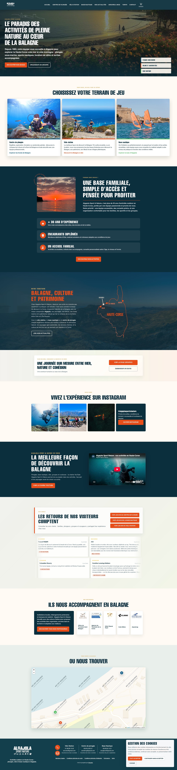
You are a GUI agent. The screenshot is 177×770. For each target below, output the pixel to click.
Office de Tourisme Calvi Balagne (82, 627)
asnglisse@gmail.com (107, 750)
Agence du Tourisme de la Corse (96, 627)
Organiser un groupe (39, 65)
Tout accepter (135, 758)
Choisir (132, 763)
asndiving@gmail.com (88, 750)
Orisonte (90, 762)
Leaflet (128, 727)
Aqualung (135, 627)
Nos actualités (100, 4)
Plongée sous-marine (149, 60)
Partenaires (107, 758)
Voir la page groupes (123, 362)
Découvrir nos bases (16, 65)
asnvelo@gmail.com (69, 750)
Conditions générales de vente (75, 758)
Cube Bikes (122, 627)
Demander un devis (123, 368)
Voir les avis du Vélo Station (124, 525)
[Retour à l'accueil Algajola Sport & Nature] (22, 752)
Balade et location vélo (150, 65)
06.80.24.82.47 (88, 748)
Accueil (47, 4)
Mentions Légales (60, 758)
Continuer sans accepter (153, 758)
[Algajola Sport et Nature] (10, 4)
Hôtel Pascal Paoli (109, 627)
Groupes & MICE (114, 4)
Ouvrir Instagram (130, 422)
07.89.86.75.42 (69, 748)
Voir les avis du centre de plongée (125, 515)
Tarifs (124, 4)
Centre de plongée (60, 4)
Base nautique (86, 4)
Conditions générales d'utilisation (93, 758)
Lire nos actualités (41, 333)
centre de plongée (69, 320)
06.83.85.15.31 (107, 748)
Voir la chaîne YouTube (43, 485)
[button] (60, 722)
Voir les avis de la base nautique (125, 520)
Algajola (48, 311)
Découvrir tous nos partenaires (53, 629)
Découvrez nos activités (88, 259)
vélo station (41, 320)
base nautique (53, 320)
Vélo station (74, 4)
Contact (132, 4)
